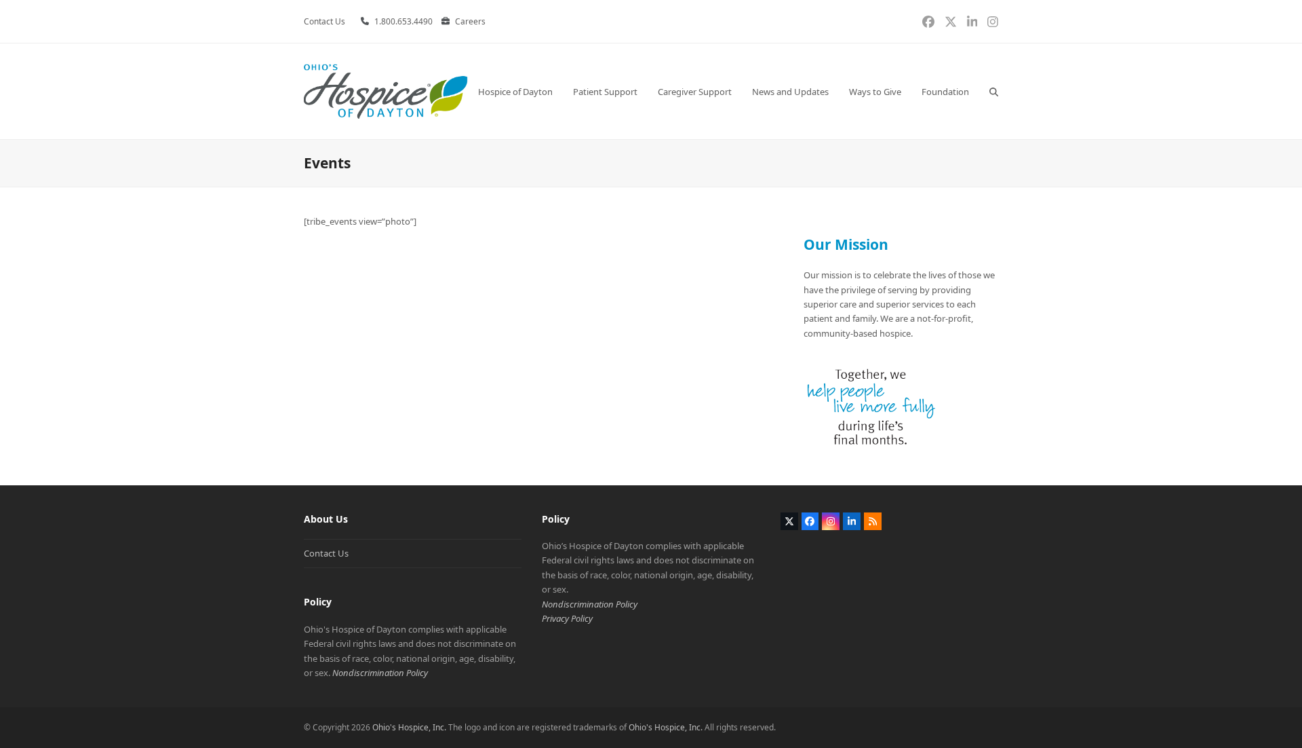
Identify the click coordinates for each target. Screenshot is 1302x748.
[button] (993, 91)
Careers (470, 21)
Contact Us (326, 553)
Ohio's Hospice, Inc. (409, 727)
